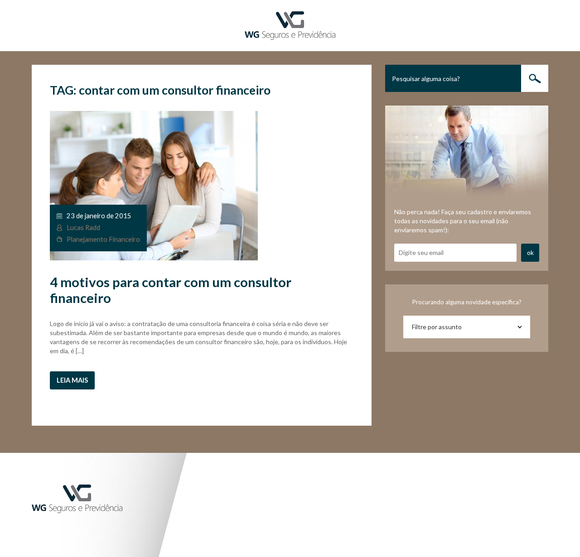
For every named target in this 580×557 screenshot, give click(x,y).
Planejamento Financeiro (103, 239)
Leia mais (72, 380)
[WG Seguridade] (290, 25)
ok (530, 252)
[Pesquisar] (534, 78)
